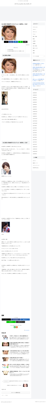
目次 (14, 47)
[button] (25, 42)
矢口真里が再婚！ (11, 49)
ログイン (34, 160)
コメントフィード (36, 165)
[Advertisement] (23, 13)
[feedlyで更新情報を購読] (15, 327)
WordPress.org (35, 167)
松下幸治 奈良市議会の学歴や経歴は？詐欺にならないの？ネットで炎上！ (39, 84)
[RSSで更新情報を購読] (17, 327)
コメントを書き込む (15, 392)
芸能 (3, 315)
